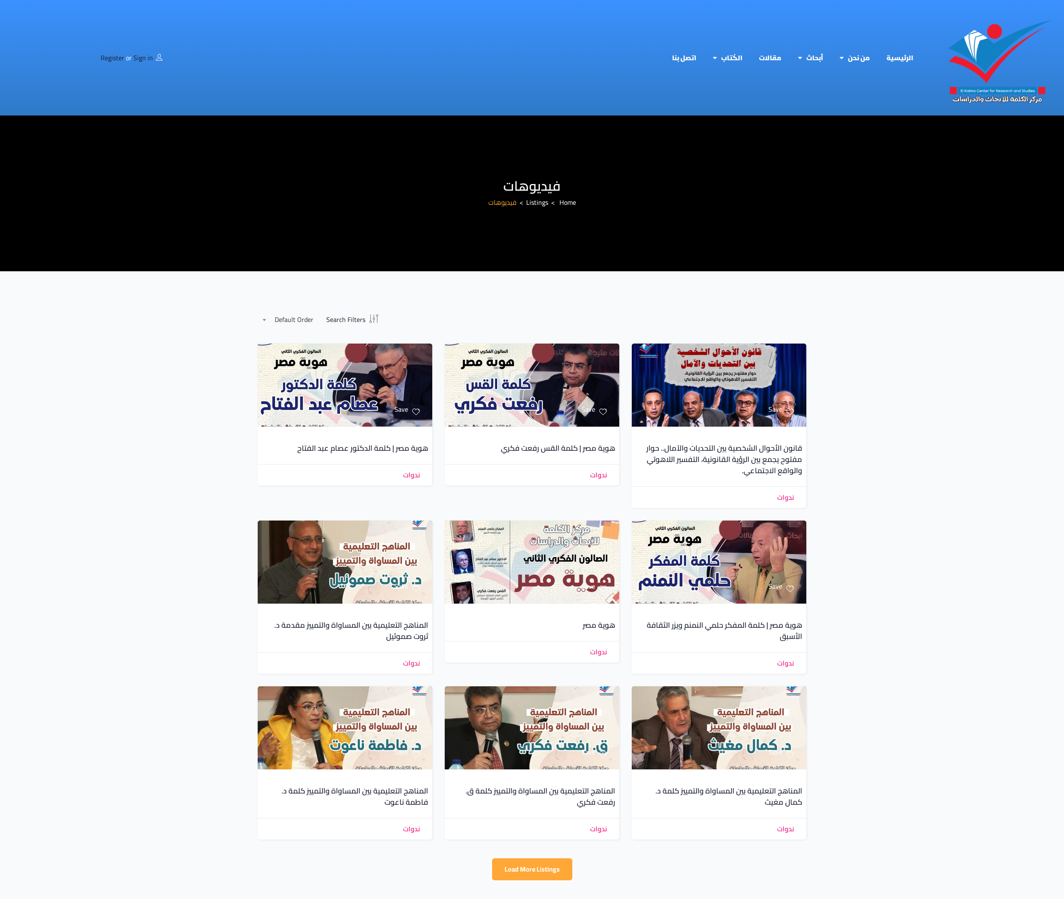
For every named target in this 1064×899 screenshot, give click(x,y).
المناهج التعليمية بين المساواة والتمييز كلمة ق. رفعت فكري (540, 796)
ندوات (785, 497)
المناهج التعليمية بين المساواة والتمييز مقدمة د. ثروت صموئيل (351, 630)
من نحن (859, 58)
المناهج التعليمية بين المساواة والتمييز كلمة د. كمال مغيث (728, 796)
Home (567, 202)
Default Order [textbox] (294, 319)
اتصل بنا (684, 58)
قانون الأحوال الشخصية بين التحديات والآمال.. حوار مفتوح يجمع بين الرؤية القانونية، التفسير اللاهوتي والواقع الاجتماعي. (724, 459)
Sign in (143, 58)
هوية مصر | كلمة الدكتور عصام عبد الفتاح (362, 448)
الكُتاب (731, 58)
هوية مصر (599, 625)
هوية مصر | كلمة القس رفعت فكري (558, 448)
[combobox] (290, 320)
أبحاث (814, 58)
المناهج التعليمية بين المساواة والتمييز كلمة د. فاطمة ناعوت (354, 796)
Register (112, 58)
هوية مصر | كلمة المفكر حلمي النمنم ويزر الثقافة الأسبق (724, 630)
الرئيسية (900, 58)
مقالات (770, 58)
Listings (537, 202)
